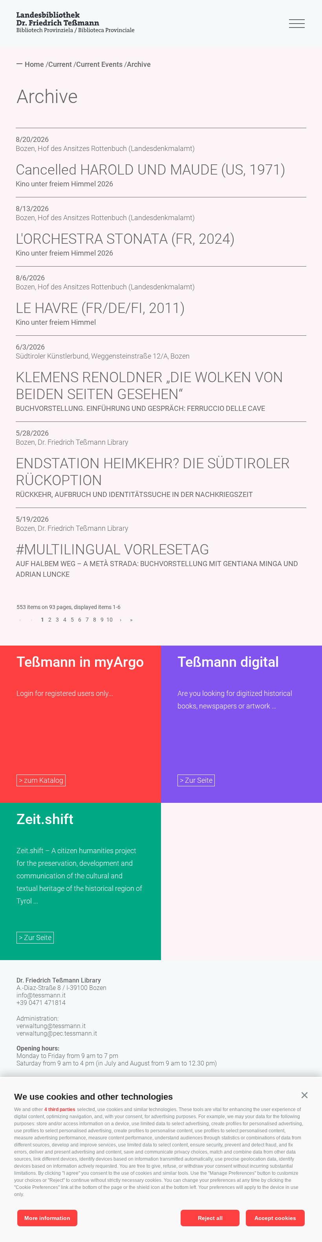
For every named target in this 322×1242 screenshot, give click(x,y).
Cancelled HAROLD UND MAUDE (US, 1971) (150, 170)
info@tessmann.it (41, 995)
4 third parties (59, 1109)
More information (47, 1218)
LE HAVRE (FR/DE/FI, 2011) (100, 308)
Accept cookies (275, 1218)
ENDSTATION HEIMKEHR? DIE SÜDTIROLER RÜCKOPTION (153, 472)
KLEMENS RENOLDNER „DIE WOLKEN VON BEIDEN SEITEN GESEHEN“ (149, 386)
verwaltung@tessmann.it (51, 1026)
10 (109, 619)
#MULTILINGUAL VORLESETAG (112, 549)
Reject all (210, 1218)
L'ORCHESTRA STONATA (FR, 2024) (125, 239)
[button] (304, 1095)
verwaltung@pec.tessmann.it (56, 1033)
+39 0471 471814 (41, 1002)
